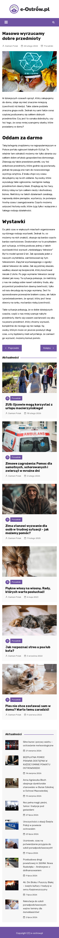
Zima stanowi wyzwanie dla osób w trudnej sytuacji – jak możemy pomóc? (27, 529)
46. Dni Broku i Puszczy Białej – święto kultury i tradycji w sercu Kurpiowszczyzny (38, 886)
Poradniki (48, 46)
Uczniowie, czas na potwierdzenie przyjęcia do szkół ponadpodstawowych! (37, 844)
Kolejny (47, 348)
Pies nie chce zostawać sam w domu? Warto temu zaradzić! (28, 707)
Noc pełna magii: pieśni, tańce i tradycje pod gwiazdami (35, 806)
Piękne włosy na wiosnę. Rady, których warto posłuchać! (28, 590)
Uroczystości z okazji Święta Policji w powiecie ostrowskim (38, 825)
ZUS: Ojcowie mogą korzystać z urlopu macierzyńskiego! (29, 406)
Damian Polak (11, 46)
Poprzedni (13, 348)
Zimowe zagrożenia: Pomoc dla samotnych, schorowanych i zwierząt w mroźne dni (28, 467)
